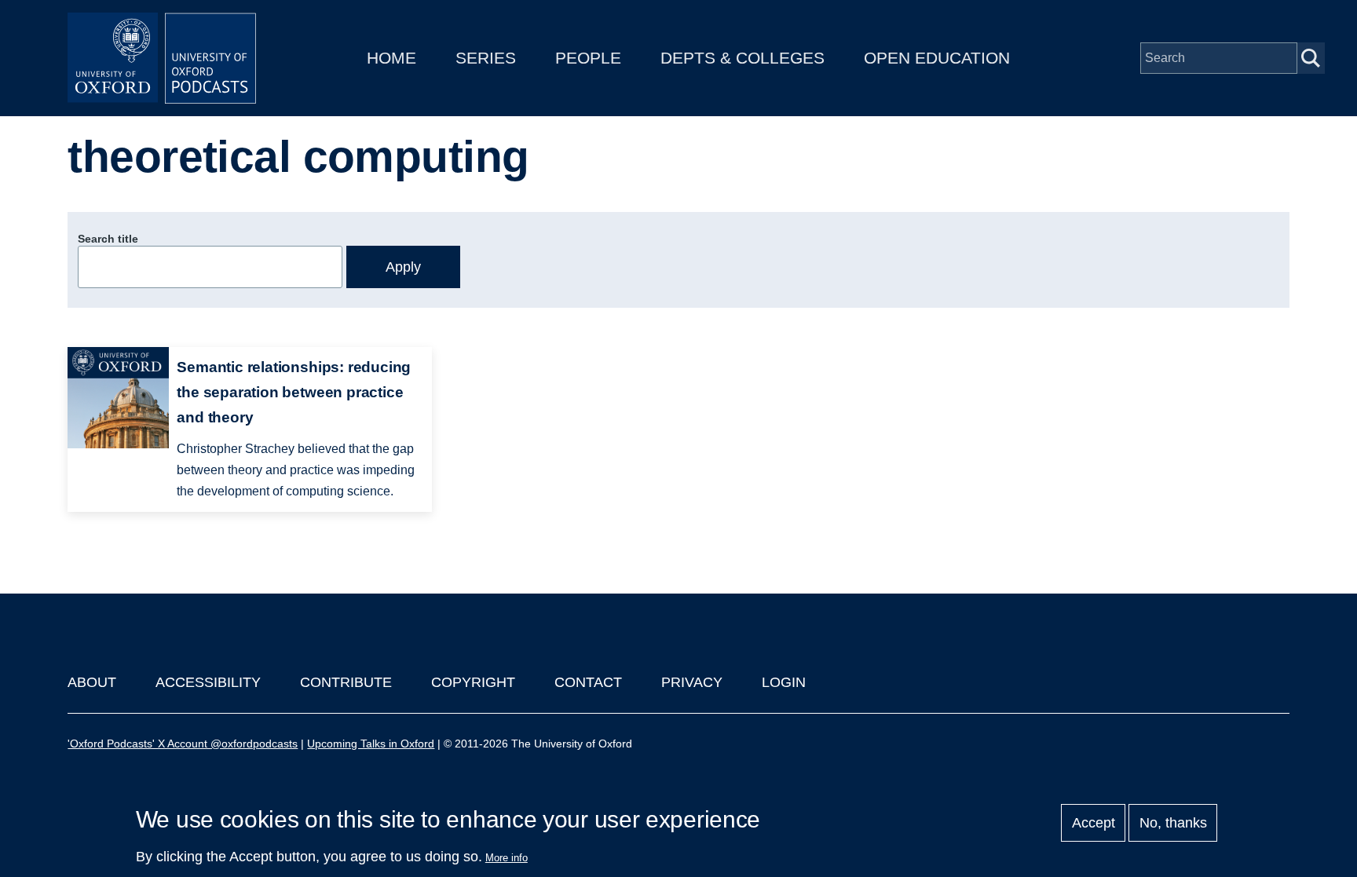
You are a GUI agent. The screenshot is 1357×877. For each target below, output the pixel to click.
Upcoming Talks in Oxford (370, 743)
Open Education (937, 58)
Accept (1093, 823)
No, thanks (1173, 823)
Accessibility (208, 682)
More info (506, 858)
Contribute (346, 682)
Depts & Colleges (742, 58)
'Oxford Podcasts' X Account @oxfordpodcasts (183, 743)
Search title (108, 238)
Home (391, 58)
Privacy (691, 682)
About (92, 682)
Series (485, 58)
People (588, 58)
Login (784, 682)
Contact (588, 682)
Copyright (473, 682)
